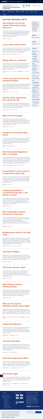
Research (10, 109)
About (36, 11)
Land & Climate (10, 11)
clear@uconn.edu (7, 396)
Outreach (10, 245)
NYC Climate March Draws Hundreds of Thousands (14, 213)
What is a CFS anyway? (12, 116)
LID (38, 82)
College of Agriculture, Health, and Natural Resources (10, 5)
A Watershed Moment (12, 324)
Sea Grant (33, 97)
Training (31, 11)
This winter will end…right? (14, 267)
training (36, 103)
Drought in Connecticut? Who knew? (15, 134)
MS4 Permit (34, 89)
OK (38, 412)
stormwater (21, 165)
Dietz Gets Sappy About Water (16, 358)
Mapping (17, 11)
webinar (37, 105)
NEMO (7, 109)
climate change (26, 317)
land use (34, 78)
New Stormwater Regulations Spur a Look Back (15, 153)
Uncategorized (15, 109)
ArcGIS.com (35, 50)
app (18, 383)
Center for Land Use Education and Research (11, 7)
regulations (16, 165)
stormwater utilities (35, 101)
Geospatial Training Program (34, 71)
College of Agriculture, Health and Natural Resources (32, 399)
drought (13, 146)
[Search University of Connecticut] (38, 1)
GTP (38, 75)
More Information (30, 412)
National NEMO (9, 317)
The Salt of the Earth (11, 341)
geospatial (34, 68)
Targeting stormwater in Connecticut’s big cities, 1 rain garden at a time (15, 192)
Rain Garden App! (10, 374)
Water (4, 11)
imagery (33, 77)
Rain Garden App (34, 93)
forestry (34, 65)
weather (4, 318)
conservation (37, 60)
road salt (37, 96)
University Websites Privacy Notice (8, 417)
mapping (36, 85)
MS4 (37, 87)
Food (27, 11)
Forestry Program (35, 66)
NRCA (37, 92)
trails (33, 102)
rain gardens (7, 384)
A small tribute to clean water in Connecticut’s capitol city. (16, 172)
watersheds (16, 335)
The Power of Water (11, 252)
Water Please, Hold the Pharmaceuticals (12, 285)
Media (4, 14)
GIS (37, 73)
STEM (23, 11)
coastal (33, 60)
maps (34, 87)
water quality (34, 104)
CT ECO (34, 62)
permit (13, 165)
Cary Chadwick (37, 51)
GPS (32, 74)
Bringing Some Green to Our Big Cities (16, 233)
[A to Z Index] (40, 1)
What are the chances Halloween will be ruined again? (16, 305)
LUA (32, 85)
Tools (20, 317)
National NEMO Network (23, 383)
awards (33, 51)
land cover (37, 77)
